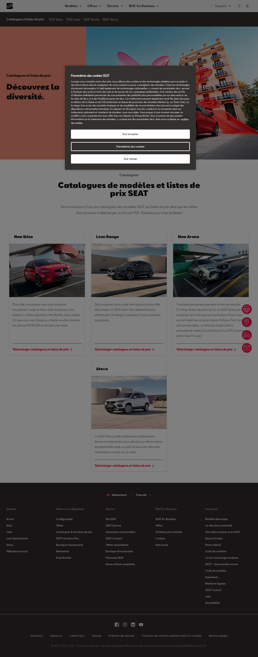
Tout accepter (130, 134)
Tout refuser (130, 159)
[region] (130, 118)
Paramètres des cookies (130, 146)
